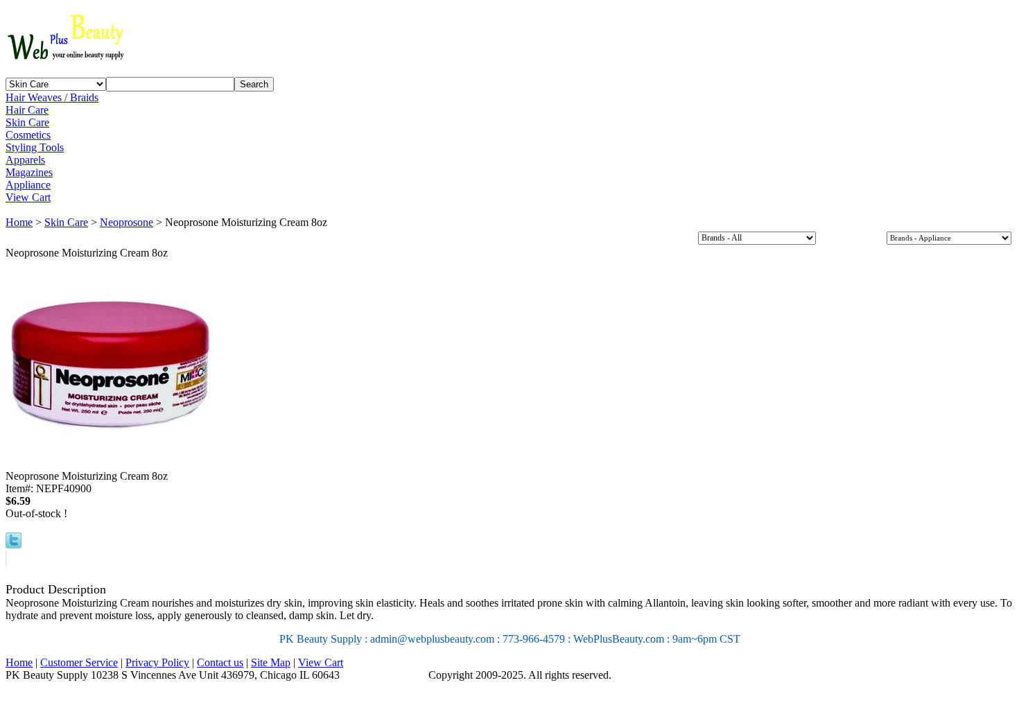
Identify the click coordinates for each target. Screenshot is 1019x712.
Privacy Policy (157, 662)
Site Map (270, 662)
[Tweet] (13, 544)
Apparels (25, 160)
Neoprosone (126, 222)
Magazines (29, 172)
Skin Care (27, 122)
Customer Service (79, 662)
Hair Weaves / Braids (52, 97)
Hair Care (27, 110)
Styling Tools (35, 147)
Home (19, 222)
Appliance (28, 185)
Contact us (220, 662)
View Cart (28, 197)
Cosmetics (28, 135)
